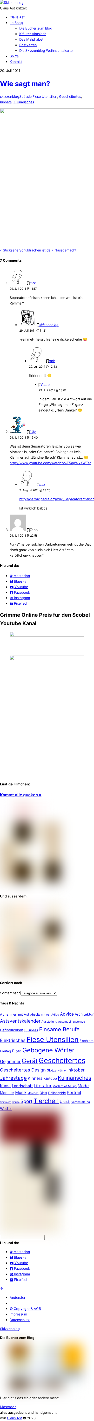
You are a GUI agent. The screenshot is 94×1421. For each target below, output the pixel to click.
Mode (83, 1085)
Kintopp (50, 1078)
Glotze (52, 1070)
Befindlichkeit (11, 1030)
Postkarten (28, 45)
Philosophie (57, 1093)
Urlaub (65, 1102)
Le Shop (16, 23)
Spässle (25, 96)
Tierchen (46, 1100)
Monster (7, 1092)
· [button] (10, 1303)
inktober (76, 1069)
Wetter (6, 1108)
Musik (21, 1092)
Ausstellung (49, 1021)
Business (31, 1030)
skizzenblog (9, 96)
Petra (45, 384)
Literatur (43, 1085)
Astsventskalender (20, 1021)
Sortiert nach (10, 993)
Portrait (74, 1092)
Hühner (62, 1070)
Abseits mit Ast (40, 1014)
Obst (43, 1093)
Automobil (65, 1021)
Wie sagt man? (25, 83)
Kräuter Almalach (32, 34)
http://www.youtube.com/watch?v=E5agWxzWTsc (50, 463)
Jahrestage (13, 1078)
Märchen (33, 1093)
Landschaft (22, 1085)
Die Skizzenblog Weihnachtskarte (46, 50)
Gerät (30, 1060)
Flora (16, 1051)
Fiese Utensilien (45, 96)
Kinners (6, 102)
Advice (67, 1014)
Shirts (14, 56)
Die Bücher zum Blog (35, 28)
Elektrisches (13, 1040)
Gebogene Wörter (48, 1050)
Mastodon (8, 1407)
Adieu (55, 1014)
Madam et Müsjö (65, 1086)
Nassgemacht (64, 250)
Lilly (33, 432)
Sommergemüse (10, 1102)
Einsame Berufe (59, 1029)
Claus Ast (17, 17)
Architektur (84, 1014)
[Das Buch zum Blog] (30, 973)
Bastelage (79, 1021)
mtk (33, 283)
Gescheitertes (70, 96)
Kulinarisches (23, 102)
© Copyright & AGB (25, 1309)
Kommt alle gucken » (20, 794)
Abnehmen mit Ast (14, 1014)
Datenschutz (20, 1320)
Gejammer (10, 1061)
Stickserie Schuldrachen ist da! (26, 250)
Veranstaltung (80, 1102)
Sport (26, 1101)
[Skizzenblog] (12, 2)
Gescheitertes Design (23, 1069)
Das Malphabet (31, 39)
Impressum (18, 1314)
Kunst (5, 1085)
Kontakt (16, 62)
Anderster (17, 1297)
